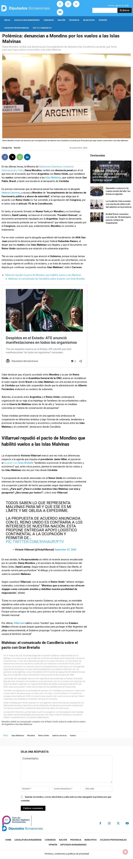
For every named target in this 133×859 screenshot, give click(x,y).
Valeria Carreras (11, 192)
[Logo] (27, 8)
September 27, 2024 (65, 549)
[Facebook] (60, 4)
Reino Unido (43, 735)
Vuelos (73, 735)
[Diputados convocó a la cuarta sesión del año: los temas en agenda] (96, 191)
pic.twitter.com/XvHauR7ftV (35, 541)
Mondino (31, 735)
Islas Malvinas (53, 177)
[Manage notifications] (125, 851)
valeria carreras (59, 735)
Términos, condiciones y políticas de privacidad (66, 853)
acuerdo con (19, 462)
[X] (76, 4)
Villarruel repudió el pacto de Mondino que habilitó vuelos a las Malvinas (43, 275)
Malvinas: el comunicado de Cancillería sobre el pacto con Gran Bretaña (46, 278)
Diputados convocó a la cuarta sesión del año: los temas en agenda (118, 191)
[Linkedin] (27, 157)
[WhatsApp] (20, 157)
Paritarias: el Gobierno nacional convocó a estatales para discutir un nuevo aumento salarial (110, 175)
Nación (17, 147)
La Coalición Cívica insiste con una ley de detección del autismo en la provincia (118, 204)
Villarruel (19, 623)
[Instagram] (68, 4)
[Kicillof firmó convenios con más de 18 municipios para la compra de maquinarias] (96, 217)
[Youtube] (60, 12)
